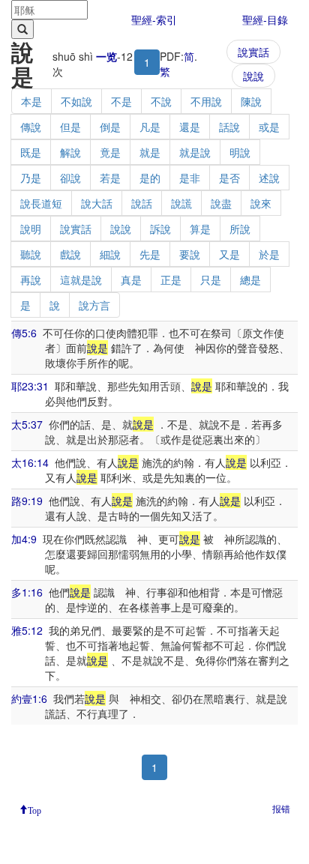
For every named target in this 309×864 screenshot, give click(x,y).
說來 (261, 203)
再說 (30, 279)
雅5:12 (27, 630)
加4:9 (24, 538)
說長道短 (41, 203)
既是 (30, 152)
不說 (161, 101)
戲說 (70, 254)
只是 (210, 279)
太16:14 (30, 462)
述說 (269, 177)
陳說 (251, 101)
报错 (281, 808)
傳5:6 (24, 332)
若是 (110, 177)
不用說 (206, 101)
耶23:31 (30, 385)
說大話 (96, 203)
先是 (150, 254)
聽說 (30, 254)
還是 (189, 126)
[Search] (22, 29)
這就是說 (81, 279)
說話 (141, 203)
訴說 (160, 228)
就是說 (195, 152)
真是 (131, 279)
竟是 (110, 152)
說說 (253, 75)
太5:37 (27, 424)
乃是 (30, 177)
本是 (31, 101)
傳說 (30, 126)
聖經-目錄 (265, 19)
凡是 (150, 126)
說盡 (221, 203)
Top (34, 809)
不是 (121, 101)
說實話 (253, 51)
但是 (70, 126)
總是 (250, 279)
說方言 (94, 304)
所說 (240, 228)
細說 (110, 254)
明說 (240, 152)
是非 (189, 177)
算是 (200, 228)
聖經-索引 (154, 19)
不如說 (76, 101)
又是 (229, 254)
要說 (189, 254)
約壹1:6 (29, 698)
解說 (70, 152)
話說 (229, 126)
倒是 (110, 126)
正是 (171, 279)
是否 (229, 177)
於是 (269, 254)
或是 (269, 126)
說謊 (181, 203)
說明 (30, 228)
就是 (150, 152)
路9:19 (27, 500)
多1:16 (27, 591)
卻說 (70, 177)
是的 (150, 177)
